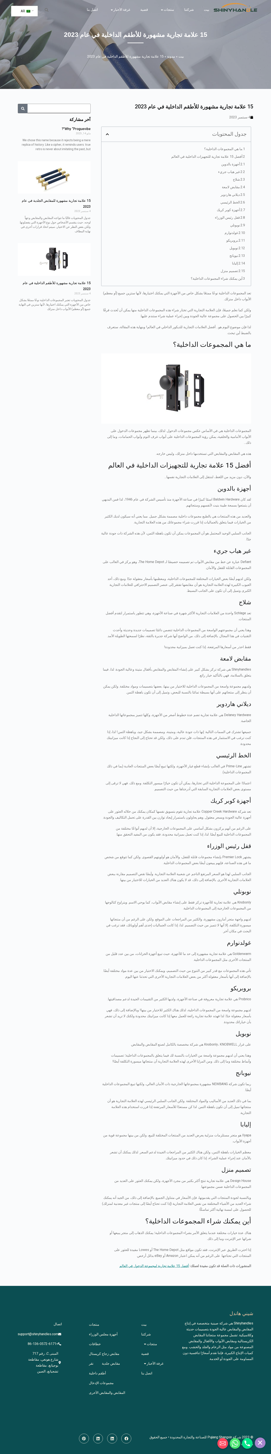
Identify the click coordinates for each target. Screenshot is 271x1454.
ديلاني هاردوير (230, 194)
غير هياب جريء (229, 171)
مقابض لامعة (231, 187)
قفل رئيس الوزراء (227, 217)
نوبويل (234, 248)
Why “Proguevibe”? (76, 128)
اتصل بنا (92, 9)
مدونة (171, 56)
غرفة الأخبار (121, 9)
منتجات (169, 9)
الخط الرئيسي (230, 202)
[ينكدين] (112, 1439)
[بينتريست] (84, 1439)
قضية (144, 9)
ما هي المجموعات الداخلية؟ (223, 149)
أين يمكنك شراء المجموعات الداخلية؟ (216, 278)
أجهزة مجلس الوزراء (103, 1334)
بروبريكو (232, 240)
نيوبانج (234, 255)
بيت (206, 9)
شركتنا (189, 9)
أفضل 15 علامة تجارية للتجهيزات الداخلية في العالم (206, 156)
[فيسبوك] (126, 1439)
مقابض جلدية (111, 1363)
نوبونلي (235, 225)
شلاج (236, 179)
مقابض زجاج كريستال (104, 1353)
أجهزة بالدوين (230, 164)
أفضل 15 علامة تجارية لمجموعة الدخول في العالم (154, 1266)
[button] (46, 9)
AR (23, 11)
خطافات (95, 1344)
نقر (91, 1363)
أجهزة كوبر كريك (228, 210)
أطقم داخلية (97, 1373)
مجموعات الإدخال (101, 1383)
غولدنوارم (231, 232)
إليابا (235, 263)
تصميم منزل (229, 271)
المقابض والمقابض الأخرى (107, 1392)
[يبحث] (23, 108)
